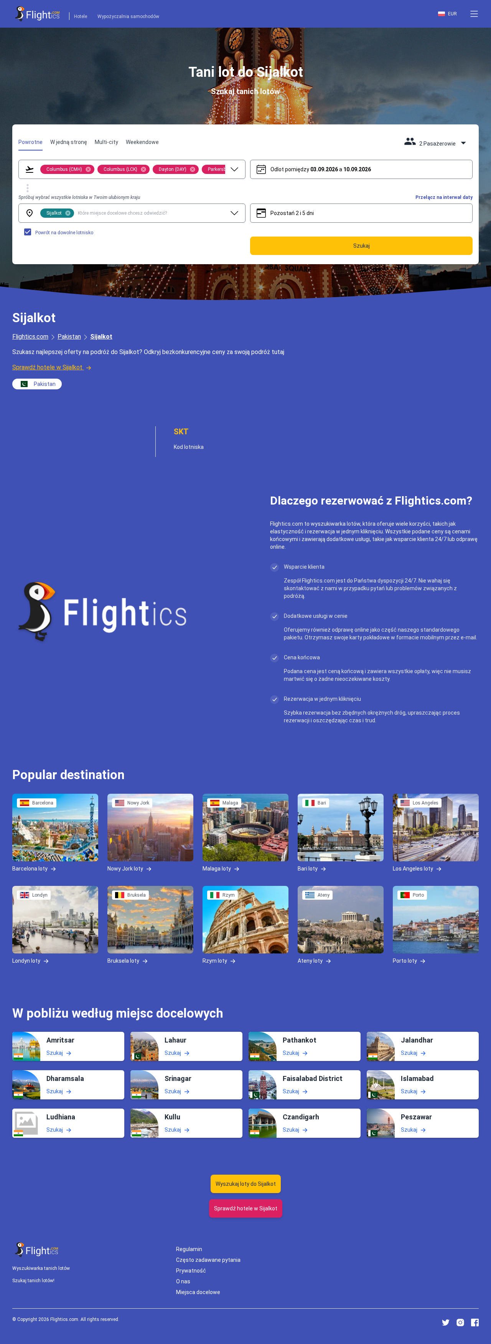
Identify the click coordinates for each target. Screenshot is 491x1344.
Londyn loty (26, 960)
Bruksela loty (123, 960)
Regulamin (189, 1249)
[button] (474, 14)
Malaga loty (217, 868)
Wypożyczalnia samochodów (128, 16)
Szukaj (54, 1053)
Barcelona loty (30, 868)
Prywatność (191, 1271)
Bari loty (308, 868)
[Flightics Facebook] (475, 1322)
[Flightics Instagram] (460, 1322)
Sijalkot (101, 336)
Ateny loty (310, 960)
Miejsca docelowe (198, 1292)
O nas (183, 1281)
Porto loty (405, 960)
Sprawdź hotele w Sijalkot (47, 367)
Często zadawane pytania (208, 1260)
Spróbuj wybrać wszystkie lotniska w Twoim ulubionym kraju (79, 197)
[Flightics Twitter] (446, 1322)
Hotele (80, 16)
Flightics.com (30, 336)
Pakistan (69, 336)
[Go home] (36, 1249)
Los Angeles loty (413, 868)
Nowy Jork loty (125, 868)
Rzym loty (215, 960)
